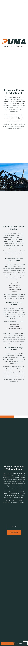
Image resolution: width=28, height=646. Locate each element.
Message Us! (14, 532)
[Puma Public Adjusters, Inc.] (14, 42)
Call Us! (14, 526)
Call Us (7, 643)
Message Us (20, 643)
